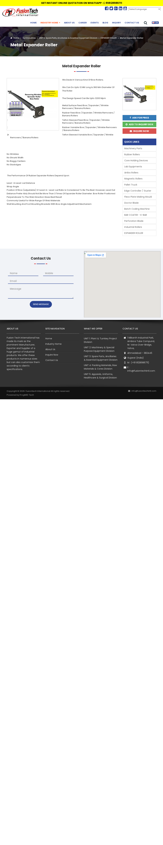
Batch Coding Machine (137, 208)
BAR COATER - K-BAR (135, 214)
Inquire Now (51, 354)
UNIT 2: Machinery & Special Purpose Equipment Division (99, 349)
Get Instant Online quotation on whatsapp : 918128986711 (81, 3)
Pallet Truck (130, 184)
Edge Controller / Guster (137, 190)
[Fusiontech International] (21, 12)
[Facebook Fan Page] (107, 8)
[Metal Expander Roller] (33, 104)
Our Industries (29, 38)
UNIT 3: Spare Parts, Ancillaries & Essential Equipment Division (68, 38)
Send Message (41, 304)
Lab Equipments (133, 166)
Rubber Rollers (132, 154)
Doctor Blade (131, 202)
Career (82, 22)
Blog (105, 22)
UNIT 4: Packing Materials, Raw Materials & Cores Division (100, 367)
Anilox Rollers (131, 172)
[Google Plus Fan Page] (116, 8)
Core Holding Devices (136, 160)
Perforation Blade (133, 221)
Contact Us (132, 22)
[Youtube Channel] (125, 8)
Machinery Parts (133, 148)
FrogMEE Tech (27, 394)
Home (33, 22)
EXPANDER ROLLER (108, 38)
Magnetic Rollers (133, 178)
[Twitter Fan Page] (112, 8)
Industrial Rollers (133, 227)
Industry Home (49, 22)
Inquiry (116, 22)
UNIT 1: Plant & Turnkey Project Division (100, 340)
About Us (69, 22)
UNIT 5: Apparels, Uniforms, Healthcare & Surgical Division (100, 376)
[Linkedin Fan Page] (121, 8)
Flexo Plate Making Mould (138, 196)
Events (95, 22)
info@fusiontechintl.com (141, 370)
